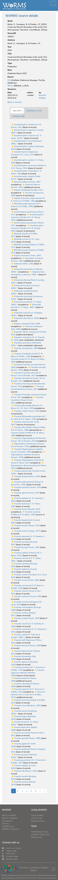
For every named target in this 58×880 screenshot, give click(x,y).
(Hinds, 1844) (27, 580)
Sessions (12, 89)
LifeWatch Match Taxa (40, 834)
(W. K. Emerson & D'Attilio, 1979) (28, 694)
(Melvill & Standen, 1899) (27, 673)
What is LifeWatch (9, 818)
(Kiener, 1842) (27, 476)
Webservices (36, 837)
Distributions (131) (34, 111)
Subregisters (7, 821)
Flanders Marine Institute (47, 875)
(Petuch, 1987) (25, 771)
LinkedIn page (12, 856)
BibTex (10, 86)
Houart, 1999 (26, 411)
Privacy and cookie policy (47, 878)
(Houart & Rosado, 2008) (25, 455)
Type (10, 63)
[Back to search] (14, 102)
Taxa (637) (17, 111)
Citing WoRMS (37, 815)
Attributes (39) (19, 116)
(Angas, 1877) (27, 531)
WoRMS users (8, 826)
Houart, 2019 (27, 493)
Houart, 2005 (27, 596)
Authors (11, 40)
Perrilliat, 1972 (28, 190)
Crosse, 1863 (27, 255)
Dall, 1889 (27, 324)
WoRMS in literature (10, 829)
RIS (9, 80)
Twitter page (11, 851)
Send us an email (13, 848)
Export (11, 77)
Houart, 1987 (27, 182)
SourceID (12, 33)
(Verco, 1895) (26, 318)
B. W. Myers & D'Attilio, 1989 (28, 360)
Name (10, 21)
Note (10, 70)
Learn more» (54, 869)
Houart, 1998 (27, 645)
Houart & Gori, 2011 (27, 400)
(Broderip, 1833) (27, 705)
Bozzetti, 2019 (27, 509)
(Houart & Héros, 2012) (29, 466)
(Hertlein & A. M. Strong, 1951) (27, 217)
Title (10, 54)
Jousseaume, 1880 (26, 348)
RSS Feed (10, 853)
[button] (12, 124)
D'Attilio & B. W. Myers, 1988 (28, 434)
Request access (38, 821)
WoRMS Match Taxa (39, 832)
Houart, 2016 (27, 487)
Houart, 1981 (27, 547)
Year (9, 47)
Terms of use (36, 818)
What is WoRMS (9, 815)
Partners (5, 823)
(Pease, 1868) (27, 738)
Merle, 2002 (23, 264)
